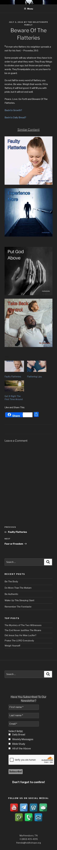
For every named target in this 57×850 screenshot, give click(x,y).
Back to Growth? (13, 110)
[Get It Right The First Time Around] (14, 386)
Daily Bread (18, 734)
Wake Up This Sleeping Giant (19, 600)
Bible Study (18, 743)
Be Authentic (11, 594)
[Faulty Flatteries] (14, 366)
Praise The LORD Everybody (19, 640)
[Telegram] (24, 807)
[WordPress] (33, 807)
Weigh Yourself (12, 645)
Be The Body (11, 581)
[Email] (38, 817)
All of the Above (21, 748)
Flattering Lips (34, 376)
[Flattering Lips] (37, 366)
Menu (30, 8)
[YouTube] (14, 807)
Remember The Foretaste (18, 606)
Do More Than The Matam (18, 587)
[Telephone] (28, 817)
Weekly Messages (22, 739)
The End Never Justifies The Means (23, 630)
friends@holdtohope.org (28, 842)
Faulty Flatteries (13, 376)
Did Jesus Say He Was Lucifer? (20, 635)
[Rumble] (19, 817)
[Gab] (43, 807)
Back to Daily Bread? (15, 117)
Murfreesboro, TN (28, 835)
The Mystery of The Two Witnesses (23, 625)
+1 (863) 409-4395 (28, 839)
